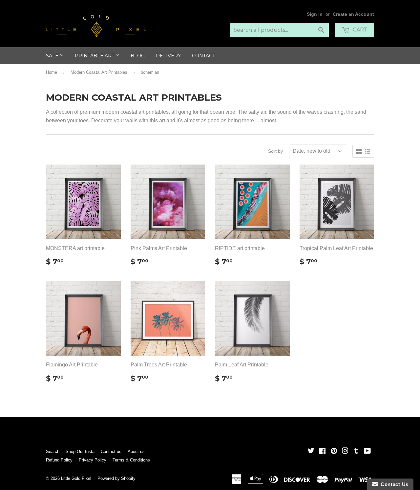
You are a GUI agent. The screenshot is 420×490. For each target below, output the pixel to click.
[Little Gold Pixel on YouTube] (367, 451)
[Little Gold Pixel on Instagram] (345, 451)
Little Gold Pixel (76, 478)
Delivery (168, 56)
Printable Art (95, 56)
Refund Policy (59, 460)
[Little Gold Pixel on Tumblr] (356, 451)
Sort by (275, 151)
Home (51, 72)
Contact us (111, 451)
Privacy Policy (92, 460)
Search (52, 451)
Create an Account (353, 14)
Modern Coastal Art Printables (99, 72)
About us (136, 451)
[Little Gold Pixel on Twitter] (311, 451)
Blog (138, 56)
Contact (203, 56)
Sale (53, 56)
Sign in (315, 14)
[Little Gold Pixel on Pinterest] (333, 451)
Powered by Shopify (116, 478)
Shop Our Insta (80, 451)
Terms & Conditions (131, 460)
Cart (359, 30)
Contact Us (393, 484)
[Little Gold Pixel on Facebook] (322, 451)
